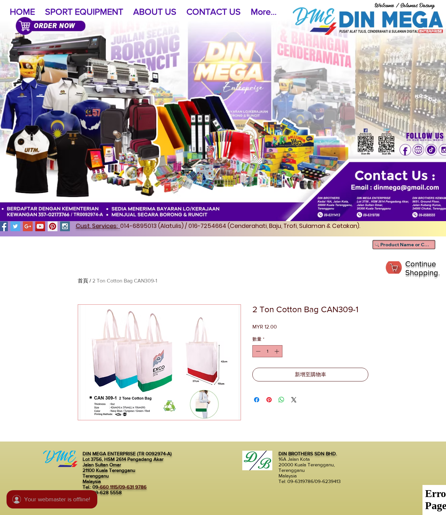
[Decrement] (257, 351)
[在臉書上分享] (257, 400)
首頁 (83, 280)
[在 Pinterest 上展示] (269, 400)
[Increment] (277, 351)
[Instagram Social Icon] (65, 226)
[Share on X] (294, 400)
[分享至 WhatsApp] (281, 400)
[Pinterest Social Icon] (52, 226)
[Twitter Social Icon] (15, 226)
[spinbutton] (267, 351)
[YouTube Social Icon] (40, 226)
